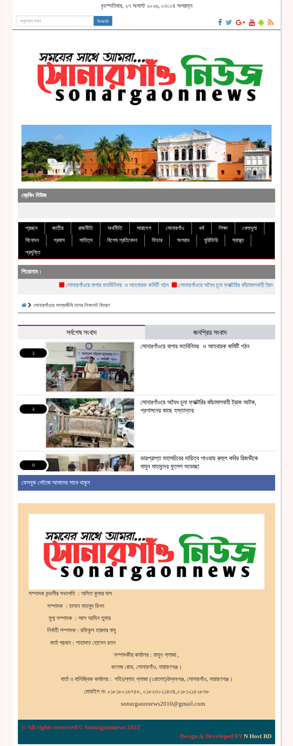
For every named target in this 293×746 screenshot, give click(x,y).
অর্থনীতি (115, 228)
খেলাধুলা (249, 228)
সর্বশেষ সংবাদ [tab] (81, 332)
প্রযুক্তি (32, 252)
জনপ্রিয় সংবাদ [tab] (210, 332)
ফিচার (157, 240)
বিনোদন (32, 240)
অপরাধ (183, 240)
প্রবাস (59, 240)
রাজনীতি (85, 228)
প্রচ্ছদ (31, 228)
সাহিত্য (86, 240)
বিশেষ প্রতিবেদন (122, 240)
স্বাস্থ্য (238, 240)
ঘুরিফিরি (211, 240)
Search (103, 21)
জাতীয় (58, 228)
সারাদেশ (144, 228)
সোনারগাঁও (175, 228)
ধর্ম (201, 228)
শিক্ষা (223, 228)
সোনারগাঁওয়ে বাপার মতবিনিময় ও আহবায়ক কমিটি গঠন (105, 285)
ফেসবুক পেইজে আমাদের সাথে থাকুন (55, 482)
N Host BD (258, 736)
